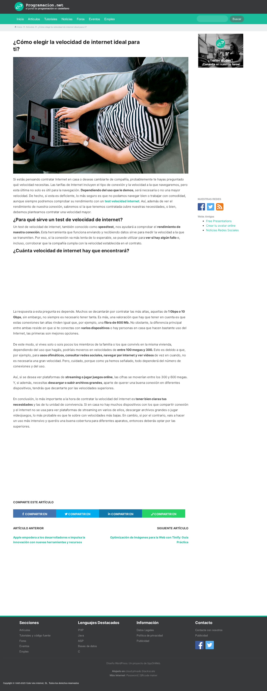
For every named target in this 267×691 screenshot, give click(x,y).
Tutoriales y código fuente (34, 635)
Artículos (34, 19)
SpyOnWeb (153, 663)
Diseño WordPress (116, 663)
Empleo (109, 19)
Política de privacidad (150, 635)
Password (132, 675)
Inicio (20, 19)
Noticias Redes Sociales (222, 230)
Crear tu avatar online (221, 225)
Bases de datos (87, 646)
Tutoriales (51, 18)
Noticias (67, 19)
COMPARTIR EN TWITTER (79, 515)
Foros (81, 19)
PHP (81, 630)
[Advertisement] (100, 281)
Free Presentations (219, 221)
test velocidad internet (122, 201)
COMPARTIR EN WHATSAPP (165, 515)
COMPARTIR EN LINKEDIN (122, 515)
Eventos (94, 19)
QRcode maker (148, 675)
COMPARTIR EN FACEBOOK (35, 515)
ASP (81, 641)
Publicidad (143, 641)
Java (81, 635)
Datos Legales (145, 630)
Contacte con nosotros (209, 630)
